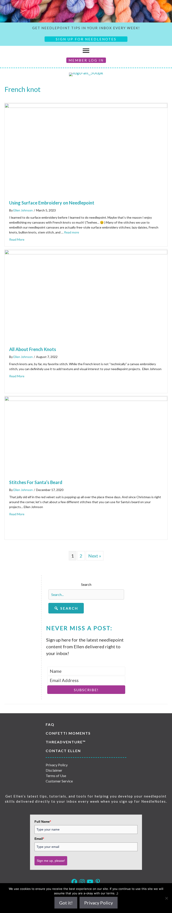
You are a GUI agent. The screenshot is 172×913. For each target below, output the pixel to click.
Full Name (42, 821)
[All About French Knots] (86, 252)
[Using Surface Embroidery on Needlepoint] (86, 106)
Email (39, 838)
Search (86, 584)
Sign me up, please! (51, 860)
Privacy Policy (57, 765)
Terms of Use (56, 775)
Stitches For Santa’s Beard (35, 482)
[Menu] (86, 51)
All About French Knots (32, 349)
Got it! (66, 902)
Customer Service (59, 781)
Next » (94, 555)
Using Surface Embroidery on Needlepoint (51, 202)
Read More (16, 239)
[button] (66, 608)
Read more (71, 232)
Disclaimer (54, 770)
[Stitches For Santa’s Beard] (86, 399)
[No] (166, 898)
